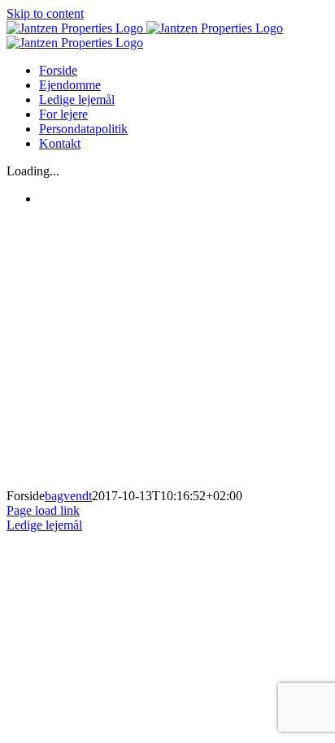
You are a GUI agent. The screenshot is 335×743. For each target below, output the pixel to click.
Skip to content (45, 13)
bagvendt (68, 496)
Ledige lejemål (44, 525)
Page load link (43, 510)
